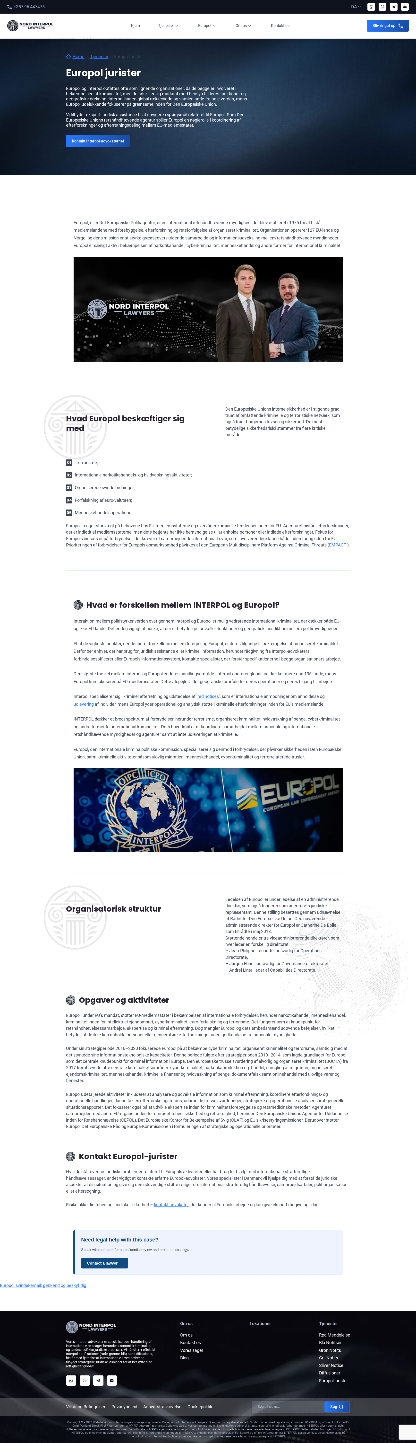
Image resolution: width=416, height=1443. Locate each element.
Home (79, 56)
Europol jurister (333, 1380)
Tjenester (166, 25)
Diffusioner (329, 1372)
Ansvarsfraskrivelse (162, 1406)
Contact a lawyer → (104, 1263)
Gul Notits (328, 1357)
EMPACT (337, 544)
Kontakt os (280, 25)
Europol (204, 25)
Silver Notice (331, 1365)
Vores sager (191, 1350)
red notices (208, 696)
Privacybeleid (124, 1406)
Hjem (135, 25)
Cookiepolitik (199, 1406)
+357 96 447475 (29, 6)
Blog (184, 1357)
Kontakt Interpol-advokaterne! (98, 141)
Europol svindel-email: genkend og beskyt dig (43, 1285)
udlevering (84, 704)
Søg (333, 1406)
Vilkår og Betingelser (85, 1406)
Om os (241, 25)
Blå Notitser (330, 1342)
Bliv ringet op (384, 25)
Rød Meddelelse (334, 1334)
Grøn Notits (330, 1350)
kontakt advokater (171, 1204)
